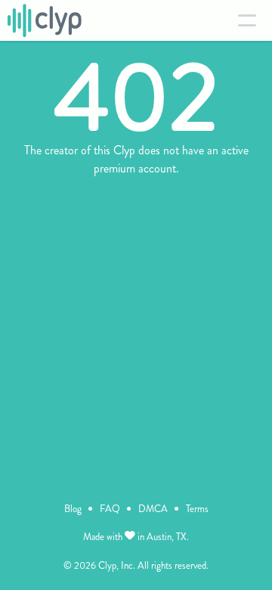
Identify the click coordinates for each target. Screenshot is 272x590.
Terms (197, 509)
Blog (73, 509)
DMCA (153, 509)
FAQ (110, 509)
